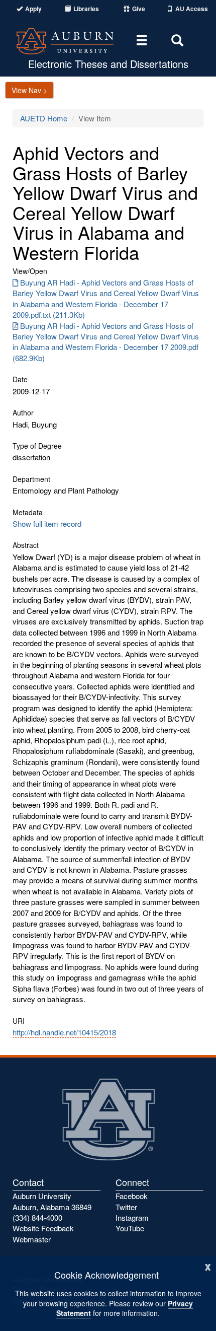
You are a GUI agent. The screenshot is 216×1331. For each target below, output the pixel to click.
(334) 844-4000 (37, 1217)
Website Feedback (43, 1228)
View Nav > (29, 90)
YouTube (130, 1228)
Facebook (132, 1195)
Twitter (126, 1207)
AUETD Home (43, 118)
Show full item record (47, 523)
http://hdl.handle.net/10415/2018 (64, 1032)
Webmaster (32, 1239)
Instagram (132, 1217)
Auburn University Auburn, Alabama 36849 (52, 1201)
